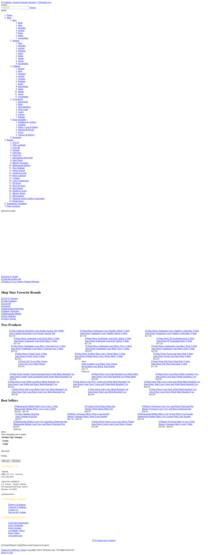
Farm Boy (17, 152)
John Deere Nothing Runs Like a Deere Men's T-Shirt (99, 356)
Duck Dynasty (18, 186)
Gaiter (21, 112)
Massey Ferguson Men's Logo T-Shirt (175, 424)
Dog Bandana (24, 107)
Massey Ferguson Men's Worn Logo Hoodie (87, 416)
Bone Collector (19, 175)
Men (14, 20)
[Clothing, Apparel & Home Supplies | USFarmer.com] (26, 2)
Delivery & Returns (17, 504)
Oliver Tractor (18, 170)
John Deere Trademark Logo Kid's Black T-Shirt (35, 341)
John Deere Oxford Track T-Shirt (30, 356)
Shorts (21, 58)
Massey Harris (18, 193)
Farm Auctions (13, 206)
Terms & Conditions (17, 507)
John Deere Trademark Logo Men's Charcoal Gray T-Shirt (37, 348)
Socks (20, 61)
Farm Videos (14, 533)
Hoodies (22, 28)
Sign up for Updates (17, 512)
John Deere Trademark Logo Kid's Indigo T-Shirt (107, 341)
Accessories (17, 99)
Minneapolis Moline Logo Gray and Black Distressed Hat (39, 424)
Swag (20, 132)
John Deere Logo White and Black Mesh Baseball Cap (32, 384)
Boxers (21, 68)
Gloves (21, 114)
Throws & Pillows (26, 135)
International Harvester (22, 158)
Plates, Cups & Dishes (28, 127)
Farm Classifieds (15, 525)
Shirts (20, 35)
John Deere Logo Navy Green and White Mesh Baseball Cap (100, 384)
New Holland (18, 168)
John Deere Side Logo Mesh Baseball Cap (107, 392)
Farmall (15, 150)
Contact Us (13, 509)
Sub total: (5, 451)
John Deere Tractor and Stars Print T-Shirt (172, 356)
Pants (20, 33)
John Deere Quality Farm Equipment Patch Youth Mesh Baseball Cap (41, 376)
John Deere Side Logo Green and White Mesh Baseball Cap (171, 384)
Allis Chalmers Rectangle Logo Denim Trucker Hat (32, 333)
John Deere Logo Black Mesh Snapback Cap (176, 376)
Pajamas (21, 51)
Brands (10, 140)
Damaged (16, 137)
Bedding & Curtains (27, 122)
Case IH (16, 147)
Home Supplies (19, 119)
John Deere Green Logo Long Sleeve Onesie (112, 424)
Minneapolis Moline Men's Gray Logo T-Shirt (35, 409)
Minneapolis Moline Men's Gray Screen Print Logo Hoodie (164, 416)
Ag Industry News (16, 530)
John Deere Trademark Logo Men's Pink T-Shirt (173, 348)
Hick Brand (17, 188)
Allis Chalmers (19, 145)
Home (9, 15)
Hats (20, 25)
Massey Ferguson (20, 163)
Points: (4, 456)
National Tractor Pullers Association (28, 198)
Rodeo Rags (17, 201)
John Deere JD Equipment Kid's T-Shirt (174, 341)
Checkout (16, 461)
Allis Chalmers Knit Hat (26, 416)
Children (16, 66)
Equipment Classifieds (17, 203)
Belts (20, 23)
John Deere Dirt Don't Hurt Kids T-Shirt (169, 364)
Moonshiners (18, 196)
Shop (9, 18)
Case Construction (20, 180)
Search (33, 7)
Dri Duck (16, 183)
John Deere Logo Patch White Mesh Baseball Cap (171, 392)
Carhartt (16, 178)
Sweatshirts (23, 38)
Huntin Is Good (19, 191)
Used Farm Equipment (18, 523)
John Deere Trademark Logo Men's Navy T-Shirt (107, 348)
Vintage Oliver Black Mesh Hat (99, 409)
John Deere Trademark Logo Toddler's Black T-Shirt (103, 333)
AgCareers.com (15, 535)
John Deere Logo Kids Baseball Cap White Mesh (114, 376)
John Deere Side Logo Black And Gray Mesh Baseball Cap (38, 392)
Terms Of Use (7, 550)
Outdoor (22, 124)
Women (15, 40)
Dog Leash (23, 109)
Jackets (21, 30)
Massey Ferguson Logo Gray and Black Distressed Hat (166, 409)
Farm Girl (16, 155)
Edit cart (5, 461)
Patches (21, 117)
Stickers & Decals (26, 130)
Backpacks (23, 102)
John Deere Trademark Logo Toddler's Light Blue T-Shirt (171, 333)
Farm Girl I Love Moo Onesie (31, 364)
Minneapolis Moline (21, 165)
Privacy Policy (20, 550)
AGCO (15, 142)
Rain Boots (23, 86)
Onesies (21, 79)
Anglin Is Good (19, 173)
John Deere (17, 160)
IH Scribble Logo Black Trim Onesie (98, 366)
